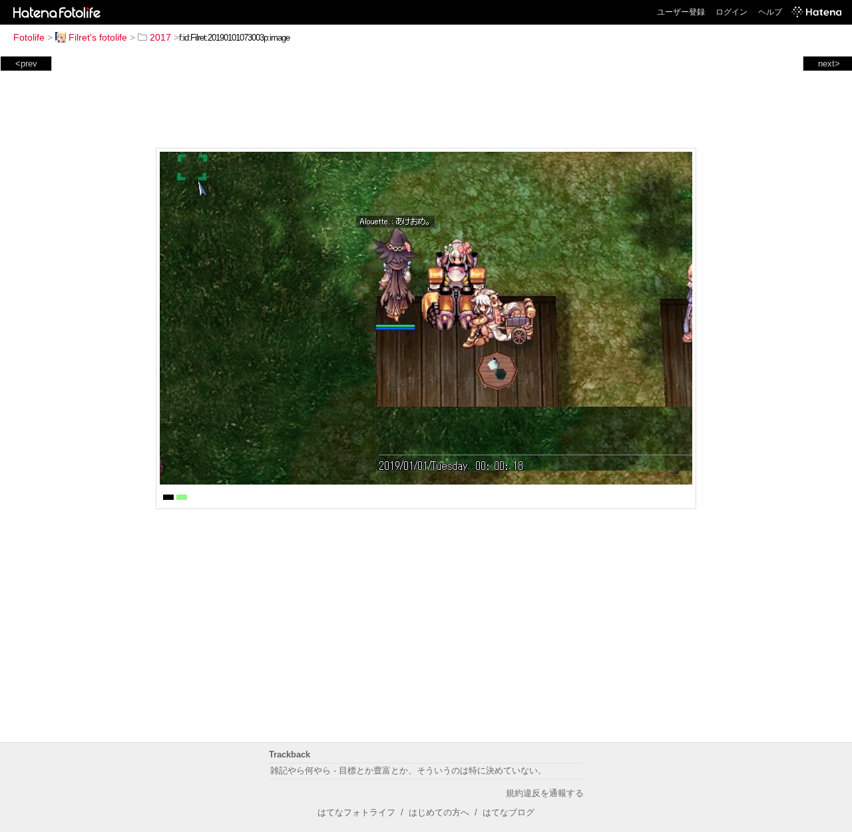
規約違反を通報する (545, 793)
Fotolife (29, 37)
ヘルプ (770, 12)
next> (829, 64)
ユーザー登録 (681, 12)
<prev (26, 64)
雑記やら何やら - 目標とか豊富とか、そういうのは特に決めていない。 (408, 770)
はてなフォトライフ (356, 812)
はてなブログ (508, 812)
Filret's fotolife (98, 37)
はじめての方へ (439, 812)
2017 (160, 37)
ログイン (731, 12)
